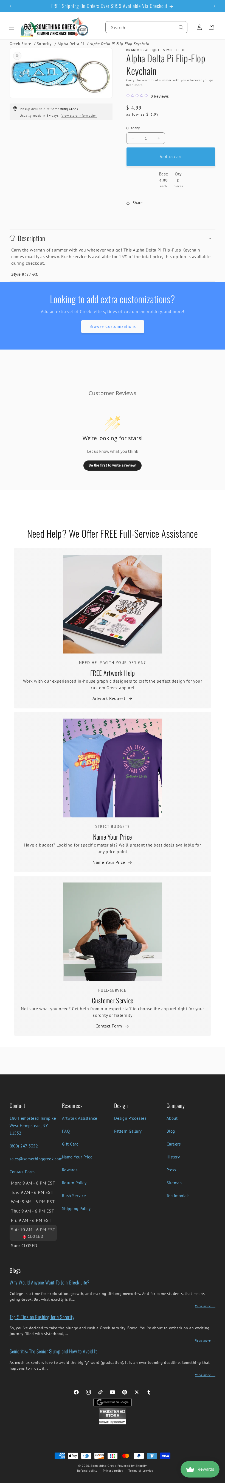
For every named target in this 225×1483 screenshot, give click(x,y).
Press (171, 1169)
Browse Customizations (112, 326)
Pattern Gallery (128, 1131)
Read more (134, 85)
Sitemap (174, 1182)
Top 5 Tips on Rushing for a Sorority (42, 1316)
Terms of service (140, 1471)
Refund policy (87, 1471)
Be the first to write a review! (112, 465)
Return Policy (74, 1182)
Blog (171, 1131)
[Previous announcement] (11, 6)
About (172, 1118)
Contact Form (108, 1026)
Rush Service (74, 1195)
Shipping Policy (76, 1208)
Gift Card (70, 1144)
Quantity (133, 128)
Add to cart (171, 156)
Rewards (70, 1169)
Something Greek (103, 1466)
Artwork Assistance (79, 1118)
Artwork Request (108, 698)
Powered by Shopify (132, 1466)
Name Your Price (112, 837)
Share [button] (138, 202)
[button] (11, 27)
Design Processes (130, 1118)
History (173, 1157)
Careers (174, 1144)
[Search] (181, 27)
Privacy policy (113, 1471)
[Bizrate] (217, 1480)
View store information (79, 115)
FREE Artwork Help (112, 673)
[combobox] (146, 27)
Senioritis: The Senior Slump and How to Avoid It (53, 1351)
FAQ (66, 1131)
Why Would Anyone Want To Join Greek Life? (50, 1282)
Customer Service (112, 1000)
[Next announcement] (214, 6)
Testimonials (178, 1195)
